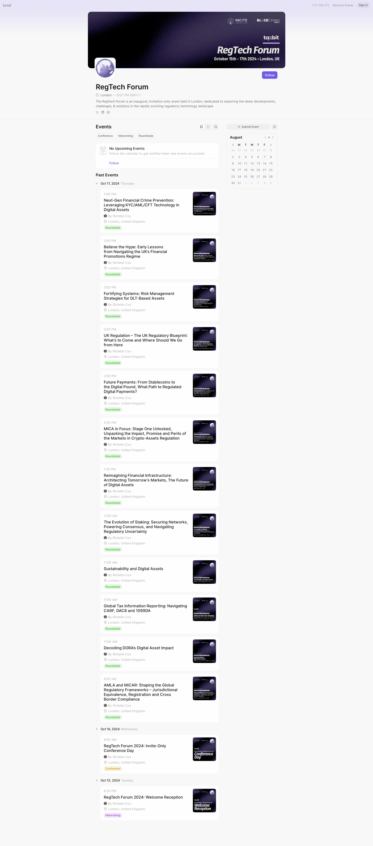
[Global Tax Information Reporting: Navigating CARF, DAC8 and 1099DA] (160, 614)
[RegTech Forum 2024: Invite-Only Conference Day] (160, 754)
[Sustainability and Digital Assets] (160, 574)
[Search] (216, 127)
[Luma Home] (7, 5)
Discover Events (343, 5)
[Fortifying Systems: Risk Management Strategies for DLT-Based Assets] (160, 302)
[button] (159, 211)
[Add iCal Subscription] (274, 127)
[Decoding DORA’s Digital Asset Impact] (160, 654)
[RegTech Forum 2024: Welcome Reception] (160, 803)
